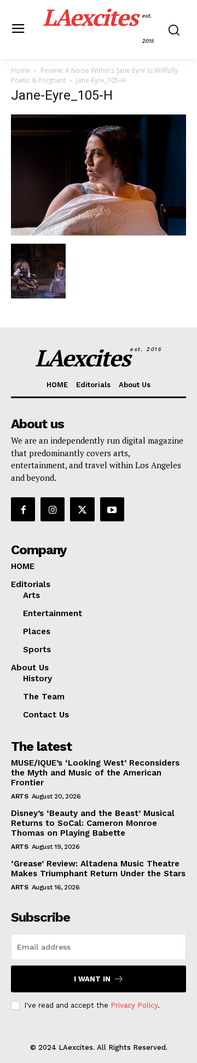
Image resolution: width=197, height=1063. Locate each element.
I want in (92, 979)
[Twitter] (82, 509)
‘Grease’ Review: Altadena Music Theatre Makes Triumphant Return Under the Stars (98, 868)
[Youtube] (112, 509)
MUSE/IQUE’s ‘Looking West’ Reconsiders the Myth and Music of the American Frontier (95, 773)
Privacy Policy (134, 1005)
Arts (19, 796)
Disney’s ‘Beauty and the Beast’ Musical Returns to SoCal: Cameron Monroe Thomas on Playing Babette (93, 823)
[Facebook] (23, 509)
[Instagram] (52, 509)
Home (20, 70)
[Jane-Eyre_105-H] (98, 232)
